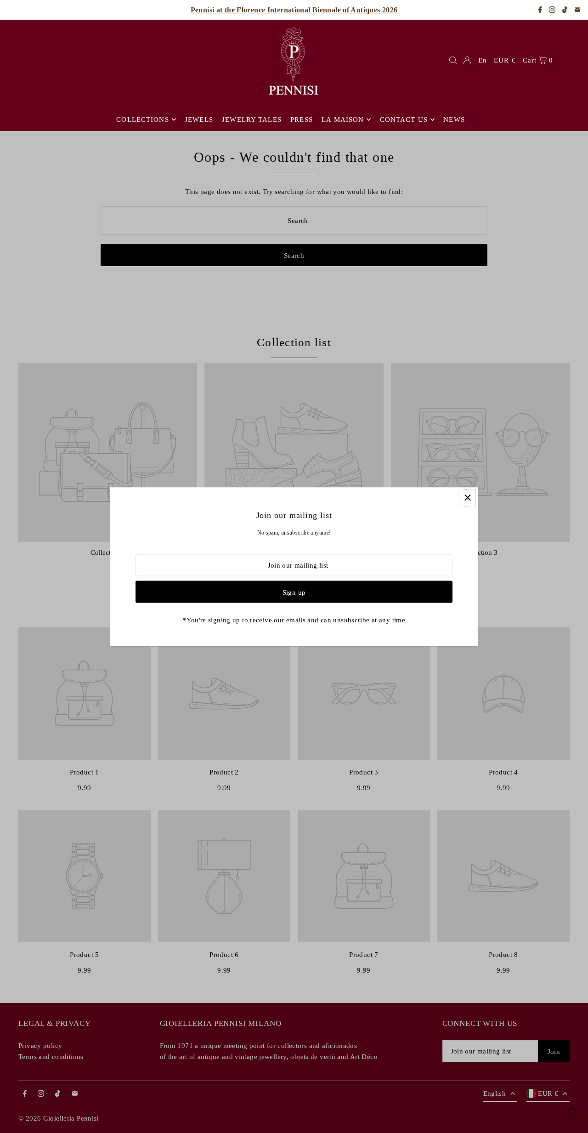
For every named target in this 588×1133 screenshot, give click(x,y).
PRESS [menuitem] (301, 119)
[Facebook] (540, 10)
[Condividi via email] (577, 10)
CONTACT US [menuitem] (404, 119)
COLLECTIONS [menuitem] (142, 119)
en (482, 60)
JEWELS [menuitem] (199, 119)
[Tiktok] (564, 10)
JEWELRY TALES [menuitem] (252, 119)
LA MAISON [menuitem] (343, 119)
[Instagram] (552, 10)
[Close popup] (467, 498)
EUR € (505, 60)
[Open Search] (453, 60)
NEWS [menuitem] (454, 119)
